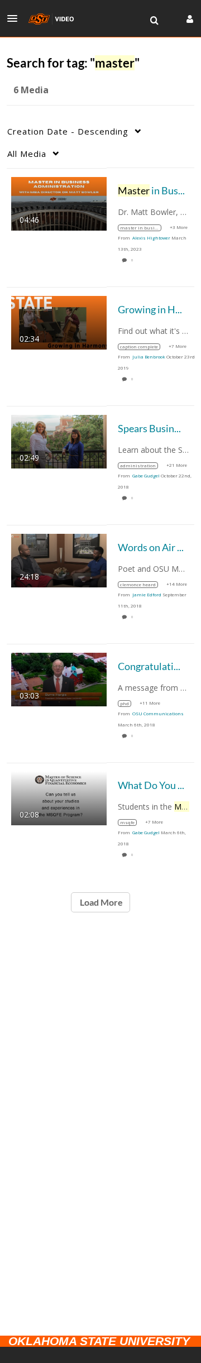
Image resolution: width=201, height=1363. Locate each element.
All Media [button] (26, 153)
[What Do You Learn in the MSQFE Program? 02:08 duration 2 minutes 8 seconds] (59, 797)
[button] (16, 18)
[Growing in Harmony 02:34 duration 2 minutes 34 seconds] (59, 321)
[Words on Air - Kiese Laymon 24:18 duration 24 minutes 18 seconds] (59, 559)
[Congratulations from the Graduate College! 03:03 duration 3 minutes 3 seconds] (59, 678)
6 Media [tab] (31, 90)
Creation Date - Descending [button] (67, 131)
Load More (100, 902)
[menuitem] (154, 21)
